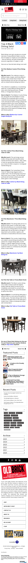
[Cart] (26, 9)
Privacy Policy (7, 548)
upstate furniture (8, 420)
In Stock (4, 20)
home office (6, 425)
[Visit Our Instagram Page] (12, 460)
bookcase (19, 425)
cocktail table (20, 422)
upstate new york (17, 420)
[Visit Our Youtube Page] (19, 460)
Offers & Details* (19, 548)
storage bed (6, 422)
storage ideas (12, 412)
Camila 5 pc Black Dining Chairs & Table (12, 182)
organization (19, 412)
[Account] (23, 9)
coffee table (13, 422)
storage (5, 412)
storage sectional (7, 417)
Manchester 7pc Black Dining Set (12, 253)
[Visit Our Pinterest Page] (16, 460)
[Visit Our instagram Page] (4, 4)
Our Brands (4, 552)
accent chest (6, 415)
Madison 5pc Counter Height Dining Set (11, 115)
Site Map (13, 548)
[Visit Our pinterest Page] (6, 4)
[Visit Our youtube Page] (8, 4)
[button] (2, 9)
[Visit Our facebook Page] (2, 4)
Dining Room (23, 20)
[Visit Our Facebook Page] (8, 460)
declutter (17, 427)
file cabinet (13, 425)
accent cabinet (14, 415)
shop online (10, 344)
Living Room (13, 20)
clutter (11, 427)
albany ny (6, 427)
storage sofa (15, 417)
